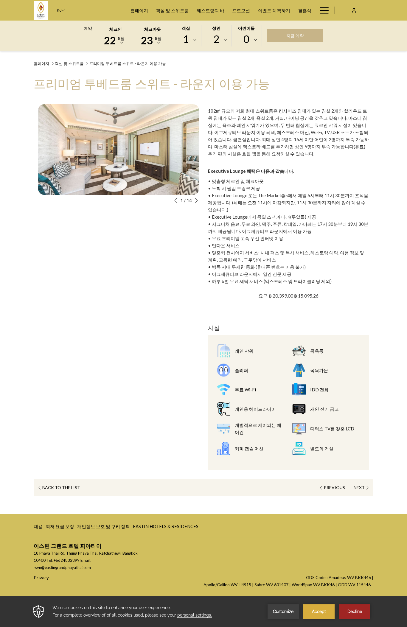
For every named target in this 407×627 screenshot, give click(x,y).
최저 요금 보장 (60, 527)
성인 (216, 28)
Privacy (41, 577)
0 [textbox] (246, 39)
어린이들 (246, 28)
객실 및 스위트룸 (69, 63)
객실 (186, 28)
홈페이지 (41, 63)
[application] (203, 611)
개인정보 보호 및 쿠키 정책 (103, 527)
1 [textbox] (186, 39)
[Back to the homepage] (41, 10)
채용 (38, 527)
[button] (115, 35)
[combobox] (186, 40)
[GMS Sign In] (354, 10)
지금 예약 (301, 35)
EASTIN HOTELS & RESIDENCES (165, 527)
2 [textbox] (216, 39)
